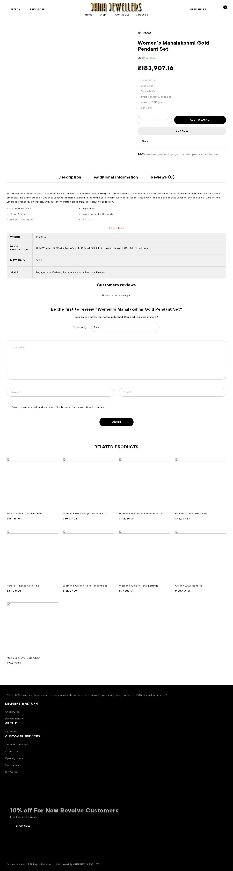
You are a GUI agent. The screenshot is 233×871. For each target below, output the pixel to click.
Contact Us (11, 751)
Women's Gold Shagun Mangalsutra (85, 513)
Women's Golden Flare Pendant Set (85, 585)
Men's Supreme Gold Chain (23, 657)
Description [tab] (69, 177)
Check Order (12, 711)
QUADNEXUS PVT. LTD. (86, 864)
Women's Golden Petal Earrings (138, 585)
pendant (197, 154)
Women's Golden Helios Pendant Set (141, 513)
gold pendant (183, 154)
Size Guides (12, 765)
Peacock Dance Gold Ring (191, 513)
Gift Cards (11, 771)
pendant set (211, 154)
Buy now (182, 130)
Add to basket (200, 119)
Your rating (81, 327)
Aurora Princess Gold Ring (23, 585)
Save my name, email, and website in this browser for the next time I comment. (58, 407)
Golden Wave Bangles (188, 585)
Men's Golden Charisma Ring (25, 513)
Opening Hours (14, 758)
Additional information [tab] (116, 177)
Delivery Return (14, 718)
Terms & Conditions (17, 744)
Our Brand (11, 731)
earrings (151, 154)
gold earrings (165, 154)
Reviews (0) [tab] (163, 177)
